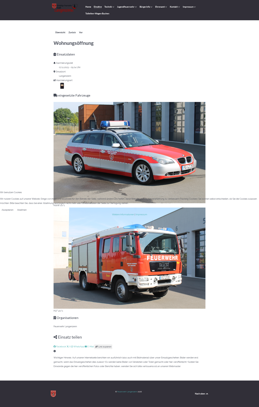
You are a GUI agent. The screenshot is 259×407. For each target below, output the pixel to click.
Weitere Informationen (123, 214)
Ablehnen (22, 210)
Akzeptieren (7, 210)
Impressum (141, 214)
